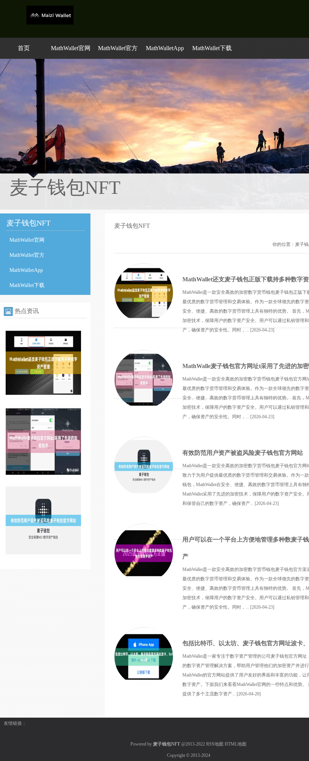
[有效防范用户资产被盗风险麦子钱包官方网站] (43, 556)
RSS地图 (214, 744)
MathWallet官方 (118, 48)
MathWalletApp (165, 48)
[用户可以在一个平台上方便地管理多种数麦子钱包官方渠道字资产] (143, 553)
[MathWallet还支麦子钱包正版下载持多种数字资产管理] (43, 399)
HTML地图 (235, 744)
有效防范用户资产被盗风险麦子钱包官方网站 (242, 453)
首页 (24, 48)
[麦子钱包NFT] (49, 23)
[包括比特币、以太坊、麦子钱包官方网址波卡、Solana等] (143, 657)
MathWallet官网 (70, 48)
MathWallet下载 (212, 48)
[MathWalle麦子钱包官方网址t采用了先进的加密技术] (43, 477)
